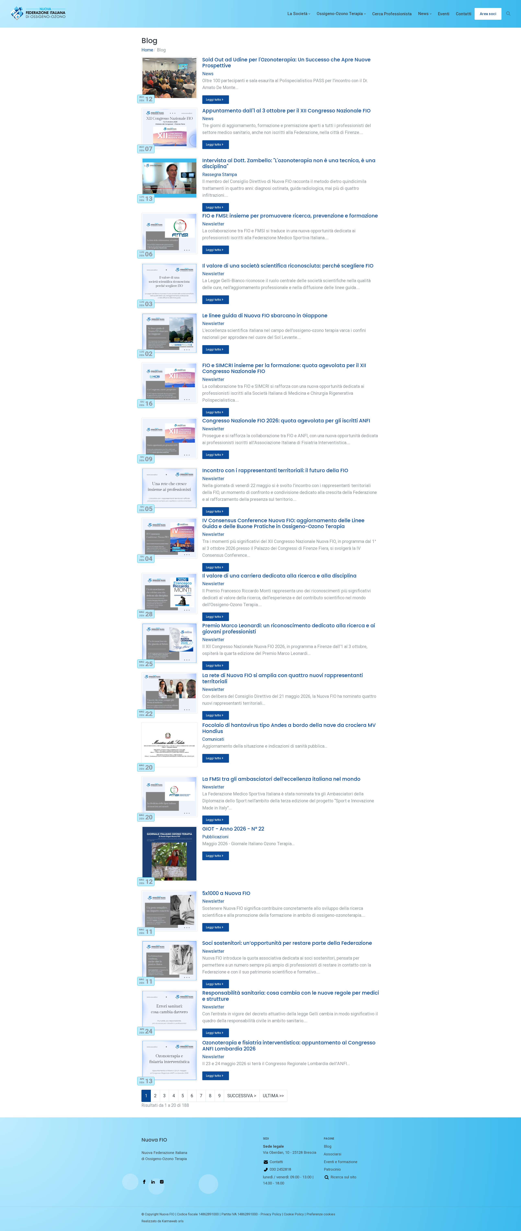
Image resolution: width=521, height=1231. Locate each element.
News (423, 14)
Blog (327, 1146)
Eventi (443, 14)
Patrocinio (332, 1169)
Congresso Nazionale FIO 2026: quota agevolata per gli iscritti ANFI (286, 420)
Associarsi (332, 1154)
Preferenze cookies (320, 1214)
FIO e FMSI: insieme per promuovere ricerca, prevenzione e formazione (290, 215)
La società (298, 14)
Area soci (488, 14)
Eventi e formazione (340, 1162)
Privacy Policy (270, 1214)
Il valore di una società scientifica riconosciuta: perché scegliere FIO (287, 265)
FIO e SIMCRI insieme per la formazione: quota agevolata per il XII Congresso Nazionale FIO (284, 368)
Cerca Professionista (392, 14)
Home (147, 49)
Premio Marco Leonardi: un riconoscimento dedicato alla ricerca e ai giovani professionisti (288, 628)
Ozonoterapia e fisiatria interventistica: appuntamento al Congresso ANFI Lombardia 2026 (288, 1045)
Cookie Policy (294, 1214)
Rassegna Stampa (219, 174)
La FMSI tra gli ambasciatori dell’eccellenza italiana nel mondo (281, 779)
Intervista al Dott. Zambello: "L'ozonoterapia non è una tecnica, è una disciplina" (288, 163)
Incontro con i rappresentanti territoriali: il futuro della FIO (275, 470)
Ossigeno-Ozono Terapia (340, 14)
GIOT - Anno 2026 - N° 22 (233, 828)
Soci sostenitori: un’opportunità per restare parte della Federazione (287, 943)
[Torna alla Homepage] (37, 14)
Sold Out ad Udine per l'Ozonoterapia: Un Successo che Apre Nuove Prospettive (286, 62)
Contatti (463, 14)
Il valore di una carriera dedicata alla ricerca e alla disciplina (279, 575)
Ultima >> (273, 1095)
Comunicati (213, 739)
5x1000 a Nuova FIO (226, 893)
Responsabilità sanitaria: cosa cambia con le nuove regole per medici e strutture (290, 995)
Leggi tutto (214, 99)
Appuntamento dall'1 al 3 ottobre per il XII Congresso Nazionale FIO (286, 110)
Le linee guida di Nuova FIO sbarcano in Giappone (264, 315)
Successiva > (241, 1095)
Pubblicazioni (215, 836)
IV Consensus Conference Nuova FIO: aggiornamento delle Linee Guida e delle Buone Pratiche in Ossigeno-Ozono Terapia (283, 523)
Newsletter (213, 223)
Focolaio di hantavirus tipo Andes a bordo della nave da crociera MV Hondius (289, 728)
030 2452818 (280, 1169)
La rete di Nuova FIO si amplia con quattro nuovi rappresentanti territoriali (282, 678)
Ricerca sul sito (343, 1177)
